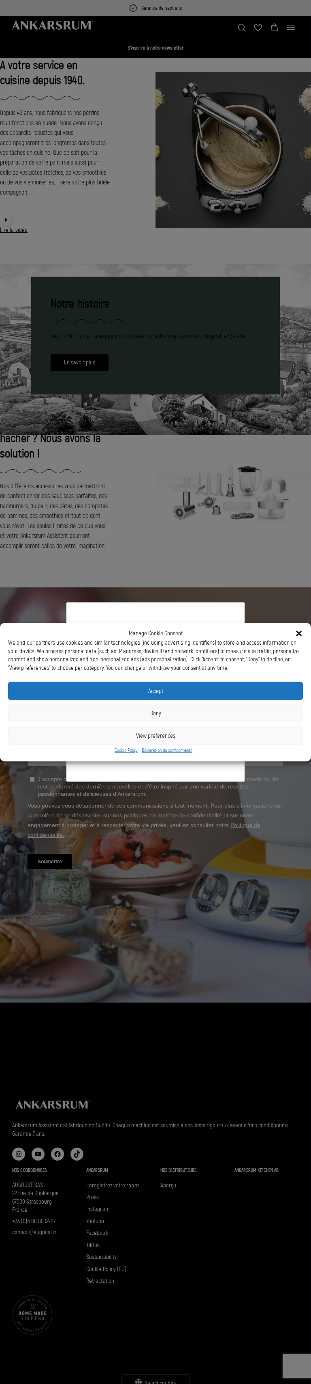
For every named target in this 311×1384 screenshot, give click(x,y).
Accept (155, 691)
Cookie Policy (126, 751)
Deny (155, 713)
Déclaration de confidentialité (167, 751)
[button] (299, 633)
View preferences (155, 735)
